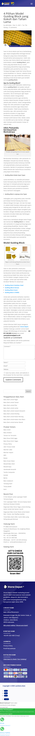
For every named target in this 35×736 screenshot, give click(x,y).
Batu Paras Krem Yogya (11, 441)
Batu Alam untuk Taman (11, 402)
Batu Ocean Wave (9, 461)
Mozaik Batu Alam (9, 464)
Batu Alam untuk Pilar (10, 405)
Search (28, 391)
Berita (5, 478)
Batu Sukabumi (8, 481)
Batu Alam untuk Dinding (11, 414)
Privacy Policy (8, 444)
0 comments (13, 27)
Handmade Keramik (10, 469)
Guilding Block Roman (12, 288)
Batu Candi (7, 430)
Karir (5, 489)
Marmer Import (8, 452)
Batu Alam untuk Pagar (11, 399)
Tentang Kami (8, 483)
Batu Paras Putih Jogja (10, 438)
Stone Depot (24, 326)
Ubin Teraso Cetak (9, 447)
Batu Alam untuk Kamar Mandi (13, 422)
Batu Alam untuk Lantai (11, 408)
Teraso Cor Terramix (10, 435)
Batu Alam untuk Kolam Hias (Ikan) (14, 419)
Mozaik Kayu (7, 467)
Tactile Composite (9, 472)
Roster (6, 458)
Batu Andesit (8, 432)
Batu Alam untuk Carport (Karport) (14, 411)
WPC (5, 455)
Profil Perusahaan (9, 648)
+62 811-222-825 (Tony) (11, 635)
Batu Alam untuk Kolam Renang (13, 416)
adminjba (8, 25)
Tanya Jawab (7, 486)
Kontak (6, 475)
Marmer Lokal (8, 449)
